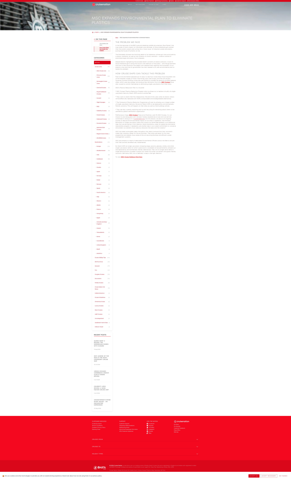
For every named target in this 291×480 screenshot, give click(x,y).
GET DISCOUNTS (162, 254)
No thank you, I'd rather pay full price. (162, 259)
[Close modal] (176, 219)
